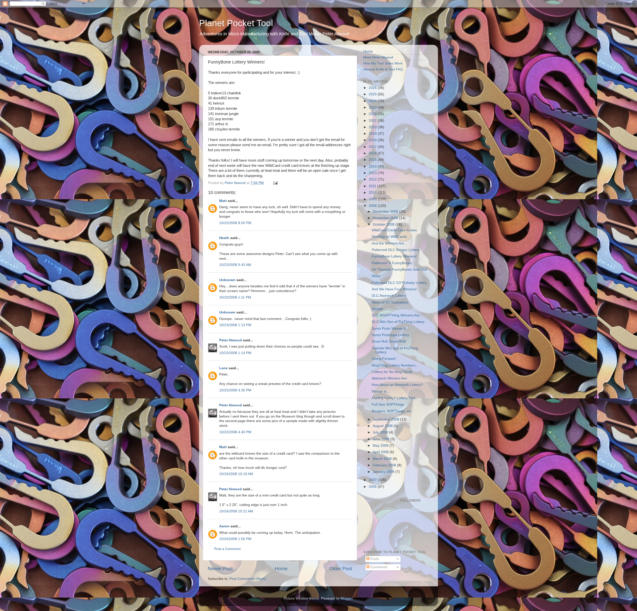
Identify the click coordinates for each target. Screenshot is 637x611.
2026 (373, 88)
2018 (373, 140)
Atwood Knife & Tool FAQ (383, 69)
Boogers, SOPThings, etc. (392, 411)
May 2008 (381, 445)
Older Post (340, 568)
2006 (373, 487)
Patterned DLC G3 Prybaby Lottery (399, 283)
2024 (373, 101)
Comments (378, 567)
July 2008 (381, 432)
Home (281, 568)
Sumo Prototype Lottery (390, 335)
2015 (373, 160)
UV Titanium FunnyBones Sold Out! (399, 269)
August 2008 (383, 426)
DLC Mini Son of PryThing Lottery (398, 322)
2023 (373, 107)
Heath (224, 238)
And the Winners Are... (389, 243)
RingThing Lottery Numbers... (395, 365)
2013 (373, 173)
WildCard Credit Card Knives (394, 230)
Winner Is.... (381, 391)
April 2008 (381, 452)
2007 (373, 480)
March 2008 (383, 459)
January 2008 (384, 472)
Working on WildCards (389, 237)
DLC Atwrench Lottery (389, 296)
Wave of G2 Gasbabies (390, 302)
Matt (223, 201)
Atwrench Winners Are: (390, 378)
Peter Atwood (230, 340)
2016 (373, 153)
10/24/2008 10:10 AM (236, 474)
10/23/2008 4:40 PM (235, 432)
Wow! (376, 276)
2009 (373, 199)
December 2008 (386, 211)
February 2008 (385, 465)
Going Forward (383, 359)
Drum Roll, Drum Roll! (389, 341)
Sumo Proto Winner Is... (390, 328)
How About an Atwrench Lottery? (397, 385)
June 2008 (381, 439)
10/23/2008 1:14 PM (235, 353)
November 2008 (386, 218)
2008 (373, 206)
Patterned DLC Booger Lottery (396, 250)
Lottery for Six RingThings (392, 372)
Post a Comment (227, 549)
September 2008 (386, 419)
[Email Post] (275, 183)
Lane (223, 368)
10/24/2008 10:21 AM (236, 511)
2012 (373, 179)
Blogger (347, 598)
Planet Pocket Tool (236, 23)
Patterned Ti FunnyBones (392, 263)
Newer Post (220, 568)
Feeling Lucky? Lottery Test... (395, 398)
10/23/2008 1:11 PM (235, 297)
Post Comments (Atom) (247, 579)
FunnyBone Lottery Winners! (394, 256)
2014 (373, 166)
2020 (373, 127)
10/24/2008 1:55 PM (235, 539)
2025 (373, 94)
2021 (373, 120)
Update (377, 309)
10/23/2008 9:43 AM (235, 265)
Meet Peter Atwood (378, 57)
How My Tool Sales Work (383, 63)
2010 (373, 192)
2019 (373, 133)
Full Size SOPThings (388, 404)
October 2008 (384, 224)
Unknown (227, 280)
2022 (373, 114)
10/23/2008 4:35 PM (235, 390)
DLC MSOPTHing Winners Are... (397, 315)
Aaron (224, 526)
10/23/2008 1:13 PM (235, 325)
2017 (373, 147)
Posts (374, 559)
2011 (373, 186)
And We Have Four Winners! (394, 289)
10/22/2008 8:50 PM (235, 223)
